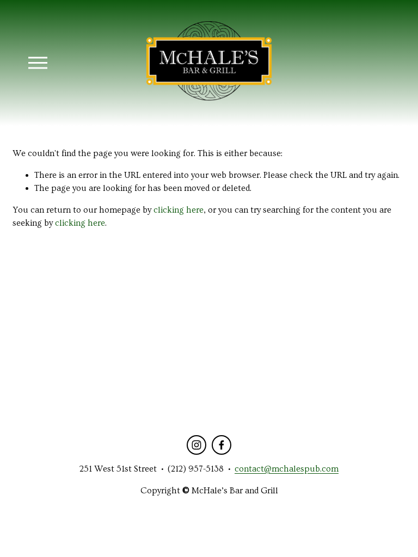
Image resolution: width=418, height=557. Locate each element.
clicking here (178, 210)
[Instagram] (196, 445)
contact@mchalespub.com (287, 469)
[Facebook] (221, 445)
